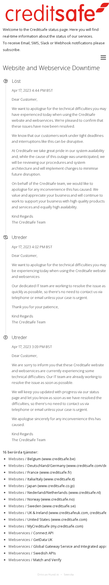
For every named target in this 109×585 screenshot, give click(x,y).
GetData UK (42, 539)
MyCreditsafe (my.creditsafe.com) (55, 526)
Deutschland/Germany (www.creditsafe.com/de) (67, 465)
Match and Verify (47, 559)
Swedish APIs (44, 553)
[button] (103, 57)
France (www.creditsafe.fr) (49, 472)
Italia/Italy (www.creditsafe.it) (51, 479)
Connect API (43, 532)
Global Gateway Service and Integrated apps (70, 546)
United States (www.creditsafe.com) (57, 519)
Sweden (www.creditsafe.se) (51, 505)
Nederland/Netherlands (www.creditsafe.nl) (64, 492)
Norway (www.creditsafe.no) (50, 499)
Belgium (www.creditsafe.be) (51, 458)
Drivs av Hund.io (48, 574)
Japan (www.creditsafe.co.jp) (50, 485)
